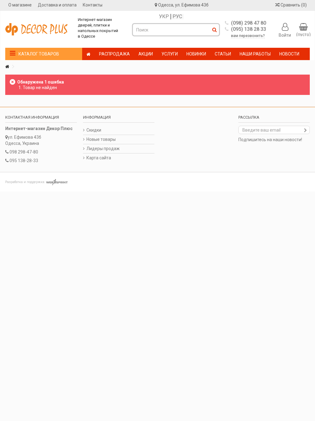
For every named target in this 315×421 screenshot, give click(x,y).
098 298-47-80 (24, 151)
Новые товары (101, 139)
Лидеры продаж (103, 148)
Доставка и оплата (57, 4)
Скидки (93, 130)
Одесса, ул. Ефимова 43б (183, 4)
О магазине (20, 4)
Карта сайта (98, 157)
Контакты (92, 4)
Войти (285, 35)
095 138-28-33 (24, 160)
